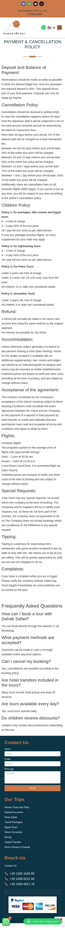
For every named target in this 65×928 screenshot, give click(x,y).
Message (9, 769)
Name (8, 749)
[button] (59, 27)
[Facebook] (23, 4)
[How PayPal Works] (32, 912)
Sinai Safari (11, 817)
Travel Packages (14, 822)
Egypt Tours (11, 827)
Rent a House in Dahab (17, 847)
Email (7, 759)
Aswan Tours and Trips (17, 807)
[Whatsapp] (41, 4)
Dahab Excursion (14, 812)
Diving (8, 837)
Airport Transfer (13, 842)
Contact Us (10, 865)
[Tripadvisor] (29, 4)
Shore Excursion (13, 832)
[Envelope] (35, 4)
